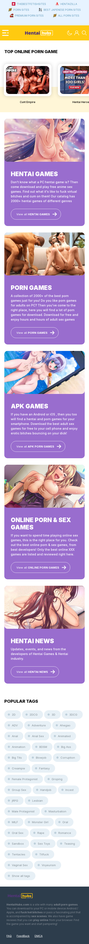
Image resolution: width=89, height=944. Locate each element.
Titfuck (44, 854)
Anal (15, 736)
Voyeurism (49, 865)
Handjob (45, 790)
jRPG (15, 800)
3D (53, 714)
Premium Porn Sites (29, 15)
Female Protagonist (25, 779)
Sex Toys (44, 843)
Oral (65, 822)
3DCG (73, 714)
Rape (40, 833)
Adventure (39, 725)
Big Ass (66, 747)
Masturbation (57, 811)
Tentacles (18, 854)
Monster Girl (40, 822)
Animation (18, 747)
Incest (69, 790)
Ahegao (65, 725)
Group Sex (19, 790)
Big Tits (17, 757)
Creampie (18, 768)
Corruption (67, 757)
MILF (15, 822)
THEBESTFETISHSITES (31, 4)
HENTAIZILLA (68, 4)
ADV (15, 725)
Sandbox (18, 843)
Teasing (69, 843)
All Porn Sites (68, 15)
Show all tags (21, 876)
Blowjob (41, 757)
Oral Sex (17, 833)
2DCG (34, 714)
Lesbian (37, 800)
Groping (57, 779)
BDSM (43, 747)
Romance (64, 833)
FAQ (9, 936)
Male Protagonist (23, 811)
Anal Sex (38, 736)
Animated (64, 736)
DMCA (39, 936)
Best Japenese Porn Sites (62, 9)
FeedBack (23, 936)
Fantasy (44, 768)
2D (14, 714)
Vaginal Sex (20, 865)
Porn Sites (21, 9)
